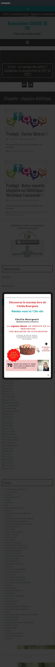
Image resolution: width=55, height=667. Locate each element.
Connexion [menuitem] (5, 3)
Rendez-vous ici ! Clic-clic (27, 311)
